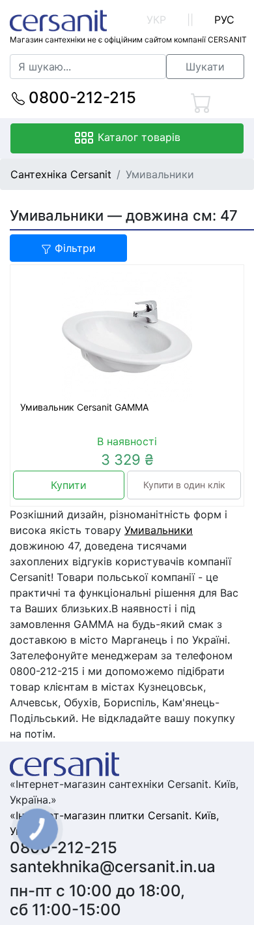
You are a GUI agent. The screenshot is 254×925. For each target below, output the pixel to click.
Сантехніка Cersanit (60, 174)
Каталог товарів (137, 137)
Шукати (205, 66)
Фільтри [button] (73, 248)
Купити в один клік (184, 484)
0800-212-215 (80, 97)
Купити (69, 485)
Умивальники (158, 530)
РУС (224, 19)
